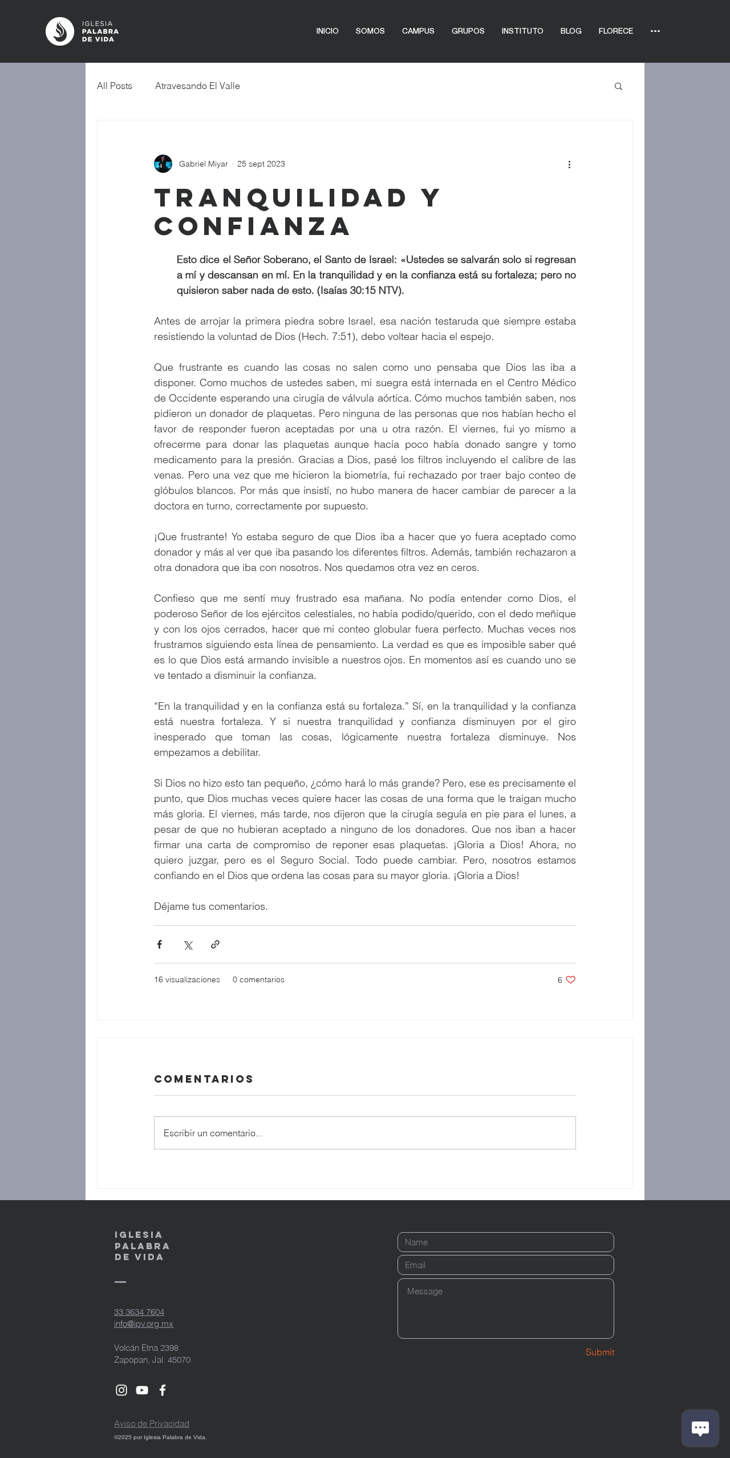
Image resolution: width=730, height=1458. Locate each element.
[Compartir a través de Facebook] (159, 944)
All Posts (114, 85)
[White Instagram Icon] (121, 1390)
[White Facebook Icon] (162, 1390)
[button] (618, 85)
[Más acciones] (569, 164)
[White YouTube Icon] (142, 1390)
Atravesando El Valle (197, 85)
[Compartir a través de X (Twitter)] (187, 944)
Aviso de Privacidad (151, 1423)
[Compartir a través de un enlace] (215, 944)
